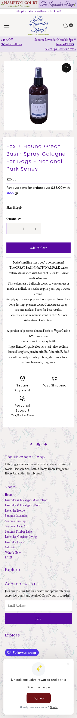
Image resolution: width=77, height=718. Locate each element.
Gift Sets (10, 547)
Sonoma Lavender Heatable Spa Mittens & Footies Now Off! (38, 42)
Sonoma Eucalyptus (17, 521)
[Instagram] (38, 445)
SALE (8, 558)
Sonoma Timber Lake (18, 531)
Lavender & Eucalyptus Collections (26, 500)
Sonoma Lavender (16, 516)
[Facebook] (31, 445)
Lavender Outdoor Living (21, 537)
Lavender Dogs (14, 542)
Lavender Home (15, 510)
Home (8, 494)
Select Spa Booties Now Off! (38, 49)
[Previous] (4, 44)
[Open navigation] (7, 25)
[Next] (73, 44)
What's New (13, 552)
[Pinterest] (45, 445)
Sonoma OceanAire (17, 526)
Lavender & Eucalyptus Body (23, 505)
